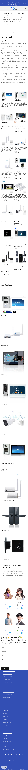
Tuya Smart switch (5, 559)
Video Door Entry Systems (9, 671)
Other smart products (7, 702)
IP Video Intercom (6, 679)
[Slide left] (11, 32)
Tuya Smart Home (7, 689)
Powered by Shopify (20, 769)
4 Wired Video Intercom (6, 463)
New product (4, 316)
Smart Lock (5, 700)
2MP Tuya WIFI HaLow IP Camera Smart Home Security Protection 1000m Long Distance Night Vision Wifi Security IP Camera (20, 218)
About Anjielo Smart (7, 733)
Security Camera (5, 434)
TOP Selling (4, 375)
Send (5, 668)
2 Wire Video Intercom (7, 676)
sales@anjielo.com (7, 741)
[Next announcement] (25, 3)
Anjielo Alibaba (6, 725)
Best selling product (6, 345)
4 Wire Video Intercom (7, 674)
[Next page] (22, 280)
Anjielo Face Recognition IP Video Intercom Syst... (12, 566)
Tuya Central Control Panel (8, 692)
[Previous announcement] (2, 3)
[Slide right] (16, 32)
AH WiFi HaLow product (6, 500)
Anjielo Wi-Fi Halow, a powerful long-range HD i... (13, 14)
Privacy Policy (5, 710)
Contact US (5, 738)
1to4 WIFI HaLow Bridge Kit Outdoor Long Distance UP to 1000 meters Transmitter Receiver (20, 148)
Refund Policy (5, 713)
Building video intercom (8, 684)
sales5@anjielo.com (7, 744)
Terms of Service (6, 719)
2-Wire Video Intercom (6, 404)
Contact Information (7, 722)
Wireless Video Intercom (8, 682)
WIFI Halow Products (7, 694)
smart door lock (5, 530)
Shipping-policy (6, 716)
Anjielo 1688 (5, 728)
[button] (2, 8)
